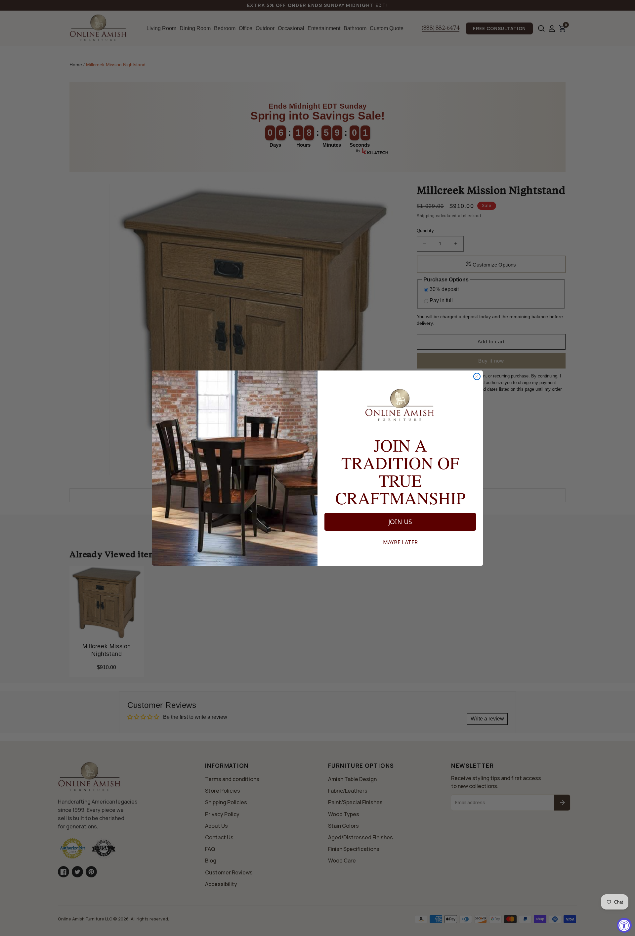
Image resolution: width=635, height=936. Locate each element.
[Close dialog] (477, 376)
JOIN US (400, 521)
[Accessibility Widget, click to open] (624, 925)
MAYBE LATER (400, 542)
